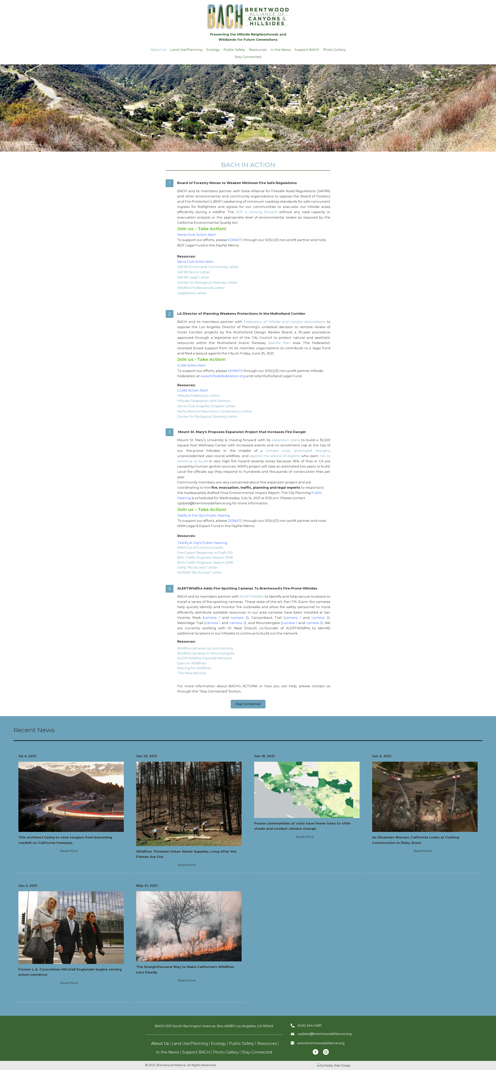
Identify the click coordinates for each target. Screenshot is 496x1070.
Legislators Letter (192, 293)
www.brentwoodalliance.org (321, 1043)
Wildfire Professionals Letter (201, 288)
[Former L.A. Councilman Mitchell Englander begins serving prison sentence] (71, 927)
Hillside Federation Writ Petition (204, 401)
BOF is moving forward (256, 212)
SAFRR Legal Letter (193, 277)
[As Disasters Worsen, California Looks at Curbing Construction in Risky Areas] (425, 797)
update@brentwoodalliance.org (324, 1034)
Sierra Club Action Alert (197, 235)
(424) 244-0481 (309, 1025)
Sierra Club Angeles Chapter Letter (206, 406)
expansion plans (286, 440)
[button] (248, 704)
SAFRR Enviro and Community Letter (208, 267)
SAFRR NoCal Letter (193, 272)
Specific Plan (279, 343)
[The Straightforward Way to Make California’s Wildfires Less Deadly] (189, 926)
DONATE (235, 240)
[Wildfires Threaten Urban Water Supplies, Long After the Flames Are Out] (189, 804)
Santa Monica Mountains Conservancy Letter (214, 411)
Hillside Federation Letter (198, 396)
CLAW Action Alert (191, 365)
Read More (71, 851)
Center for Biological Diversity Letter (207, 282)
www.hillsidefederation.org (223, 376)
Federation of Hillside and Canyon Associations (285, 322)
